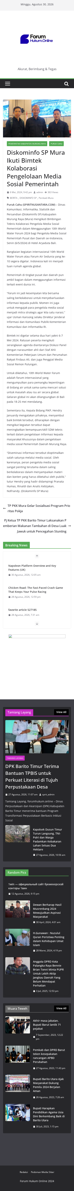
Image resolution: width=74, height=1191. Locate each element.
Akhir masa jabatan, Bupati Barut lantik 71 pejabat (47, 1024)
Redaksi (24, 1172)
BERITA (13, 198)
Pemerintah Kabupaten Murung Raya (27, 143)
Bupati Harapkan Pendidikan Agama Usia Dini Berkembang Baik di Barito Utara (49, 1114)
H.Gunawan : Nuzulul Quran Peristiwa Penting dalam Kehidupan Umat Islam (48, 939)
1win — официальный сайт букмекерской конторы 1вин (35, 886)
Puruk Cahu (56, 143)
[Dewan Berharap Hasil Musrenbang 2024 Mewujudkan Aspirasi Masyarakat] (17, 913)
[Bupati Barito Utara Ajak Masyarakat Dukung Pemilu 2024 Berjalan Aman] (17, 1088)
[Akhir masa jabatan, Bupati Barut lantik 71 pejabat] (17, 1029)
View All (61, 712)
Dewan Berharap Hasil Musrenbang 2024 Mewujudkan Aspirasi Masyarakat (47, 910)
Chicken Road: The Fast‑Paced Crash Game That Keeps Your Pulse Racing (35, 590)
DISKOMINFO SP (28, 198)
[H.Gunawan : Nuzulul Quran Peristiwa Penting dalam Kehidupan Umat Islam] (17, 942)
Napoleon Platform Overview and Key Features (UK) (32, 567)
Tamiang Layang (15, 758)
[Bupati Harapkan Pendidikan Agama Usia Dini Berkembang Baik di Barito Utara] (17, 1117)
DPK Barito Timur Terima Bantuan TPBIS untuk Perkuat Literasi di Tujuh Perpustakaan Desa (32, 776)
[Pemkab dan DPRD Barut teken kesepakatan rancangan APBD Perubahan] (17, 1059)
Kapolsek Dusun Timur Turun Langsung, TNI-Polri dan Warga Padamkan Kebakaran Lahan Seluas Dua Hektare (47, 839)
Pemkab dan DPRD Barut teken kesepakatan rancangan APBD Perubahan (49, 1056)
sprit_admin (48, 794)
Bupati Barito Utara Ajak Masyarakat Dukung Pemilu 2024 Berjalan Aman (48, 1085)
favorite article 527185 (22, 610)
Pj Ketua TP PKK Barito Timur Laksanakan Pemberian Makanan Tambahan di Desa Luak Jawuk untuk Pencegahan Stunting (34, 525)
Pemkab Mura (46, 198)
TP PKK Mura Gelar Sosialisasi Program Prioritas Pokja (39, 508)
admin (39, 192)
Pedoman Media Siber (42, 1172)
